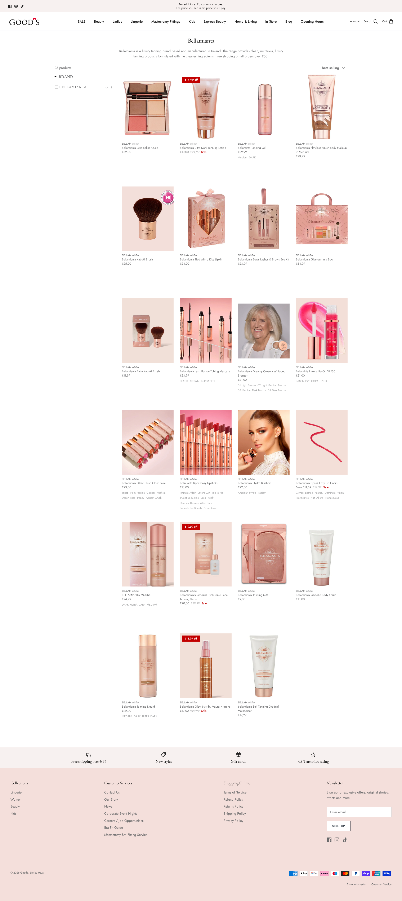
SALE (81, 21)
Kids (192, 21)
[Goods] (24, 22)
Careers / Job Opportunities (123, 820)
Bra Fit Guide (113, 827)
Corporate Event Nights (120, 813)
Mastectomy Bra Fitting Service (125, 834)
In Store (271, 21)
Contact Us (112, 792)
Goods (24, 873)
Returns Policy (233, 806)
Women (15, 799)
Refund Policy (233, 799)
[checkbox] (85, 87)
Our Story (111, 799)
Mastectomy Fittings (165, 21)
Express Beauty (215, 21)
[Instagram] (16, 6)
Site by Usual (37, 873)
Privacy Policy (233, 820)
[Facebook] (10, 6)
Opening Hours (312, 21)
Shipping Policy (235, 813)
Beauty (99, 21)
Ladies (117, 21)
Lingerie (137, 21)
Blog (288, 21)
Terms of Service (235, 792)
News (108, 806)
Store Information (356, 884)
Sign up (338, 826)
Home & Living (245, 21)
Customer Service (381, 884)
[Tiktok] (22, 6)
